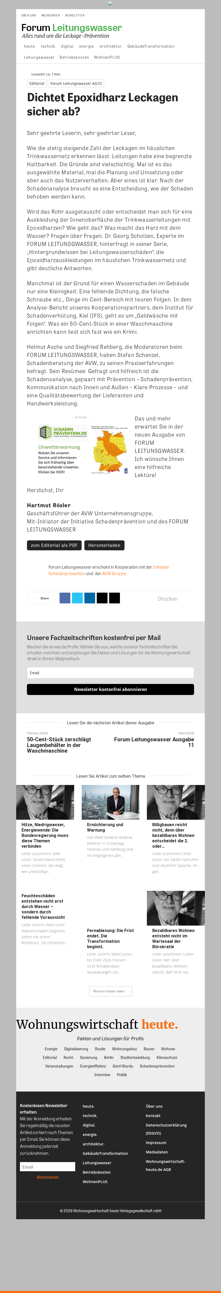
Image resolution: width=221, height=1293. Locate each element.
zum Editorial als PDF (54, 545)
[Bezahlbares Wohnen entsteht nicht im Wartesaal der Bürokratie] (176, 908)
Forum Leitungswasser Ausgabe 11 (154, 742)
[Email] (102, 598)
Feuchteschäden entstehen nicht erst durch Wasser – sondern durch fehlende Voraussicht (43, 906)
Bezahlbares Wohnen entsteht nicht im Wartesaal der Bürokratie (173, 938)
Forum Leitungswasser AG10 (76, 83)
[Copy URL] (114, 598)
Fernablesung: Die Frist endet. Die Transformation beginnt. (110, 938)
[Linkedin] (89, 598)
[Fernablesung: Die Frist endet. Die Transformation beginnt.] (111, 908)
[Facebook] (65, 598)
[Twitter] (77, 598)
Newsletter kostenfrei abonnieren (110, 689)
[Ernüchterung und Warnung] (111, 802)
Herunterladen (104, 545)
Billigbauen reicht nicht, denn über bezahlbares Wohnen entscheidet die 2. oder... (173, 835)
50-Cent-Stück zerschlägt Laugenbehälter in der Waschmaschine (59, 745)
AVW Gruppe (114, 573)
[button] (198, 15)
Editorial (36, 83)
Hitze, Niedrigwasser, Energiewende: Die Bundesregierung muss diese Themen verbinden (45, 835)
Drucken (168, 598)
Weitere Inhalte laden (109, 991)
